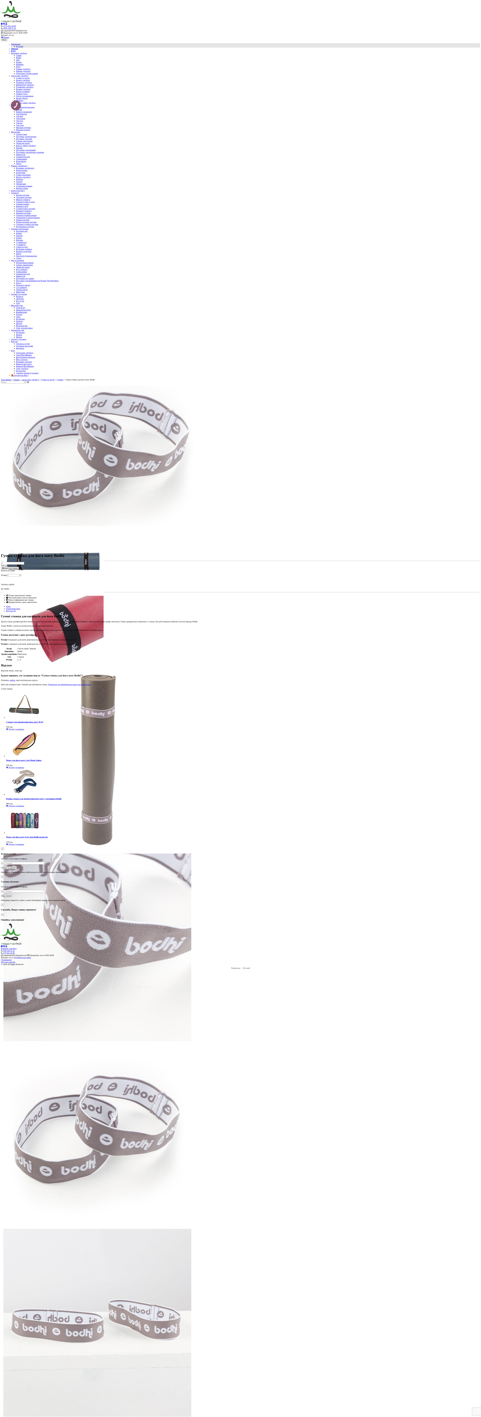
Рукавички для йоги (24, 87)
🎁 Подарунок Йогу (19, 375)
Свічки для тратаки (24, 141)
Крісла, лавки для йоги (26, 103)
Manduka (20, 64)
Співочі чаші (21, 134)
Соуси (18, 258)
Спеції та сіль (22, 247)
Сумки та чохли (23, 78)
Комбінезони (21, 312)
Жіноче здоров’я (23, 200)
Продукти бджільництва (26, 256)
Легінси (19, 321)
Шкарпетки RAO (23, 310)
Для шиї (19, 116)
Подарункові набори (25, 263)
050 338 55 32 (9, 951)
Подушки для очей (24, 139)
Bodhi (18, 58)
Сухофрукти (21, 242)
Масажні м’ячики (23, 128)
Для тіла (19, 121)
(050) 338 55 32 (9, 28)
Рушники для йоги (24, 82)
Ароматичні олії (23, 157)
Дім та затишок (17, 260)
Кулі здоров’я (21, 269)
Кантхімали (21, 161)
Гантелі (19, 182)
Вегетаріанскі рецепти (25, 357)
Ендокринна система (25, 227)
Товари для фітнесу (19, 166)
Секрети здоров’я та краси (27, 373)
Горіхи (19, 238)
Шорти (19, 337)
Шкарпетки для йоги (25, 85)
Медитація (15, 132)
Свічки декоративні (24, 265)
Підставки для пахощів (26, 150)
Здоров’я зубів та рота (25, 202)
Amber (19, 55)
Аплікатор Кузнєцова (25, 107)
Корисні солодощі (23, 251)
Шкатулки (20, 292)
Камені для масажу (24, 112)
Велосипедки (21, 326)
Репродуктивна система (26, 222)
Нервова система (23, 213)
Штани (19, 323)
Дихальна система (24, 197)
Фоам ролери (21, 170)
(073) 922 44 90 (9, 26)
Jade (18, 60)
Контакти (20, 348)
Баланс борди (22, 98)
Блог (13, 350)
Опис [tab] (8, 606)
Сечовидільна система (25, 209)
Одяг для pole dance (24, 328)
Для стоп (20, 125)
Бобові (19, 233)
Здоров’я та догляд (19, 294)
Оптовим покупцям (24, 346)
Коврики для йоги (9, 949)
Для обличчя (21, 114)
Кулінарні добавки (24, 249)
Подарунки (21, 371)
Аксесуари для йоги (19, 76)
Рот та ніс (20, 301)
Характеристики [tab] (13, 609)
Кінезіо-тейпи (22, 188)
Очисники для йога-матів (27, 73)
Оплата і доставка (18, 339)
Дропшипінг (6, 960)
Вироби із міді (22, 206)
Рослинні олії (21, 231)
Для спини (20, 118)
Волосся (19, 296)
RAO (18, 67)
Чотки (18, 164)
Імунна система (22, 195)
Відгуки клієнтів (8, 962)
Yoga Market (6, 380)
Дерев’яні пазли (23, 143)
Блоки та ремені (23, 91)
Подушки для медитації (26, 137)
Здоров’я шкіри (22, 204)
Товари (16, 380)
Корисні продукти (24, 364)
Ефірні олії (20, 155)
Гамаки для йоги (23, 69)
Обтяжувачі (21, 184)
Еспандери (20, 173)
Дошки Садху (22, 94)
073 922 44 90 (9, 953)
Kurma (19, 62)
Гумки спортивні (23, 175)
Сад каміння (21, 287)
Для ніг (19, 123)
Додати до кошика (11, 568)
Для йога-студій (23, 344)
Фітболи (19, 179)
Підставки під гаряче (25, 278)
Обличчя (20, 299)
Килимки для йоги (19, 53)
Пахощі (19, 148)
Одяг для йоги (22, 369)
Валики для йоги (23, 89)
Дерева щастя (22, 290)
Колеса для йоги (23, 80)
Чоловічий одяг (17, 330)
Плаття (19, 314)
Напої (18, 254)
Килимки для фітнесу (25, 168)
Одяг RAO (20, 308)
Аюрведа (15, 193)
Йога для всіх (22, 360)
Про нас (14, 341)
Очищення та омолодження (28, 218)
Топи (18, 317)
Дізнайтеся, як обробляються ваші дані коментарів (69, 684)
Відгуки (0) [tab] (11, 611)
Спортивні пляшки (24, 186)
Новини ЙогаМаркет (25, 366)
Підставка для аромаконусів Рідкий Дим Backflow (37, 281)
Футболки (20, 319)
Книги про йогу (18, 191)
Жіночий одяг (17, 305)
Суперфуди (21, 245)
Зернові (19, 236)
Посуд (18, 283)
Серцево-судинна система (27, 224)
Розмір (4, 575)
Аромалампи (21, 159)
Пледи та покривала (24, 96)
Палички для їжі (23, 285)
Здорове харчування (19, 229)
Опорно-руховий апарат (26, 215)
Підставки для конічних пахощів (30, 152)
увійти (12, 680)
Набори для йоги (23, 71)
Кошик (6, 37)
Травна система (22, 220)
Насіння (19, 240)
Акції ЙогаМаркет (24, 355)
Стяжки (60, 380)
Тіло (18, 303)
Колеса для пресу (23, 177)
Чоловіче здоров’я (23, 211)
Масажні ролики (23, 130)
